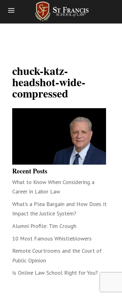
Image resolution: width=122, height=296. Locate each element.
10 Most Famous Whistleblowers (52, 238)
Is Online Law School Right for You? (55, 272)
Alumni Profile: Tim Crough (44, 226)
